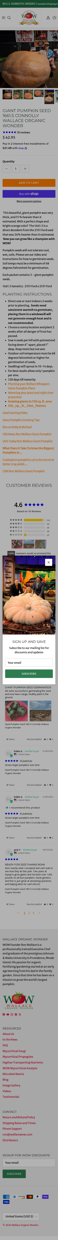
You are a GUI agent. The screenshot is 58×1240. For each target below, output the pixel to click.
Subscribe (29, 673)
